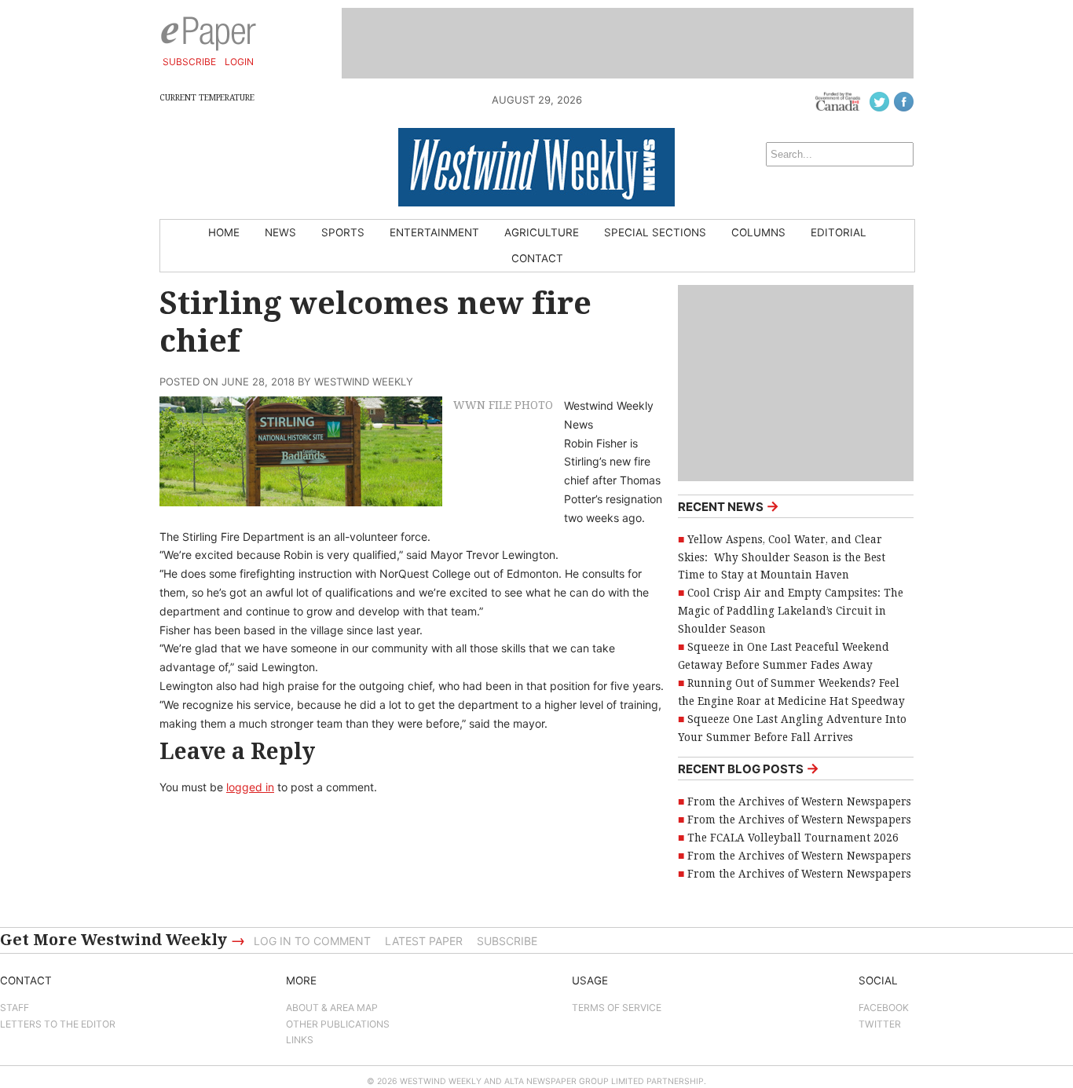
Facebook (884, 1007)
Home (224, 232)
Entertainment (434, 232)
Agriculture (541, 232)
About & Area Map (332, 1007)
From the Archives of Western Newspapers (799, 801)
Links (299, 1040)
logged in (250, 787)
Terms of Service (616, 1007)
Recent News (728, 506)
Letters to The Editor (57, 1024)
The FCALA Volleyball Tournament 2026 (793, 837)
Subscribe (189, 62)
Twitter (880, 1024)
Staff (14, 1007)
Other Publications (338, 1024)
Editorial (838, 232)
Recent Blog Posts (748, 768)
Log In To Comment (312, 940)
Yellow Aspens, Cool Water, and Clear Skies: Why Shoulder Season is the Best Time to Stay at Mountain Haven (781, 557)
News (280, 232)
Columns (758, 232)
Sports (342, 232)
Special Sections (655, 232)
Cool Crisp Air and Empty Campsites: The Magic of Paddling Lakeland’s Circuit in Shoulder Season (790, 610)
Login (239, 62)
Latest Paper (424, 940)
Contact (537, 258)
